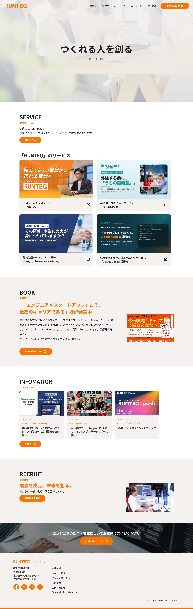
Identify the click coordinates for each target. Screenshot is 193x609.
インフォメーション (132, 5)
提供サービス (109, 5)
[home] (27, 6)
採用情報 (152, 5)
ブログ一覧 (30, 444)
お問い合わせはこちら (96, 541)
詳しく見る (30, 140)
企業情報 (92, 5)
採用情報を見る (32, 498)
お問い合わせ (174, 6)
